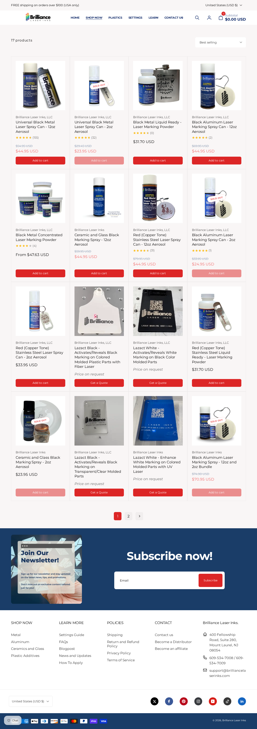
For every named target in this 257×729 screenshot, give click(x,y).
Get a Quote (99, 383)
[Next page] (139, 516)
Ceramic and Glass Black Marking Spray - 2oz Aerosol (38, 462)
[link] (45, 5)
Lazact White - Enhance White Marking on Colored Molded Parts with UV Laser (157, 464)
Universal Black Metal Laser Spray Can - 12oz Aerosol (35, 127)
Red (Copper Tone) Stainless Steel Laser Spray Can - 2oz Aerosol (39, 353)
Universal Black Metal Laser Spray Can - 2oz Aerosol (94, 127)
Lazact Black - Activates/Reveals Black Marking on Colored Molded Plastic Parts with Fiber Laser (97, 357)
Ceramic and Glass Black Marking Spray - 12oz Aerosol (96, 240)
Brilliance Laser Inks (234, 720)
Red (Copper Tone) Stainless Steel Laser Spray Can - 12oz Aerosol (157, 240)
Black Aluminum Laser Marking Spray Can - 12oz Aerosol (214, 127)
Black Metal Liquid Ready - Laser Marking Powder (157, 124)
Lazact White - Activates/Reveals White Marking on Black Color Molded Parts (155, 355)
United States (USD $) (221, 5)
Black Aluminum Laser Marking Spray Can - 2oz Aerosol (213, 240)
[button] (153, 18)
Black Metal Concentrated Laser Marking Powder (39, 237)
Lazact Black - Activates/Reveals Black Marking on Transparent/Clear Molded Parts (97, 467)
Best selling (208, 42)
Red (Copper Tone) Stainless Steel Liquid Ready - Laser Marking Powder (212, 355)
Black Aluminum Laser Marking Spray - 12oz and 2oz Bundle (214, 462)
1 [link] (117, 516)
